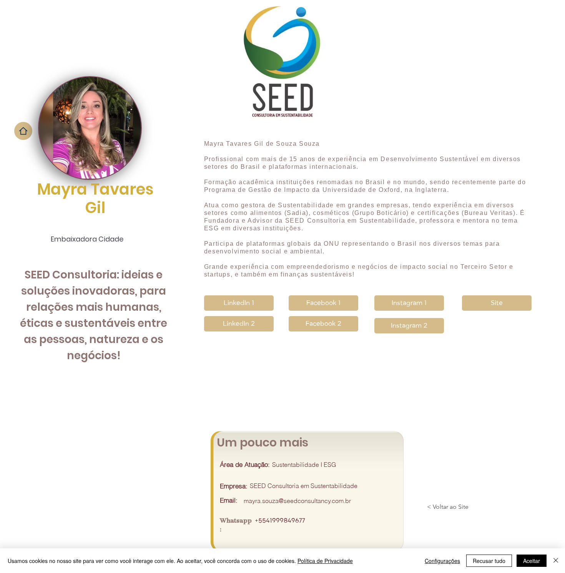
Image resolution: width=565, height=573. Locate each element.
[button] (239, 323)
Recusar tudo (489, 561)
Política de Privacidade (325, 561)
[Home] (23, 131)
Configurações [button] (442, 561)
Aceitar (531, 561)
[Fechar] (555, 561)
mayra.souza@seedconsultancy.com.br (297, 501)
